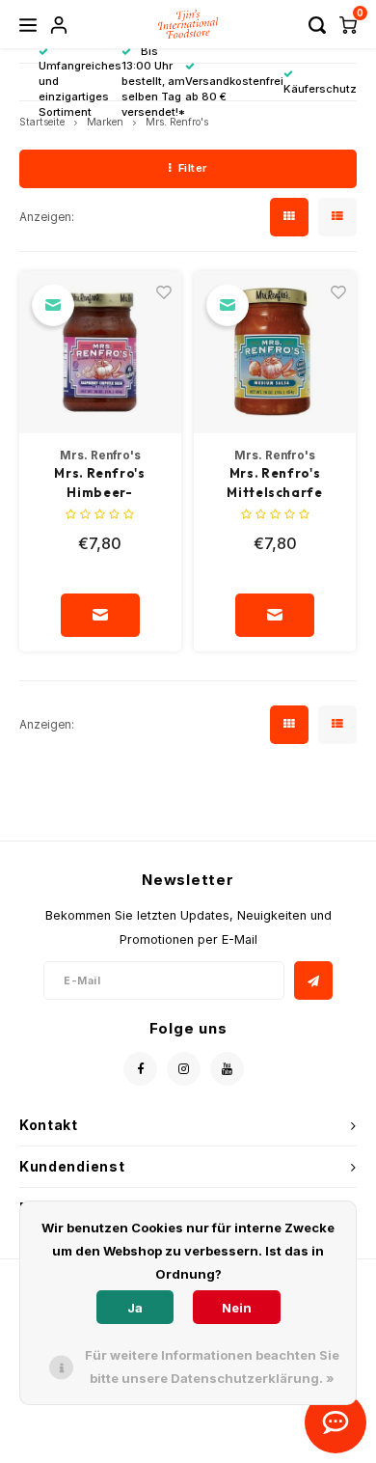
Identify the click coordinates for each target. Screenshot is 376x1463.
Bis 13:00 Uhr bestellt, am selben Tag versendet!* (153, 81)
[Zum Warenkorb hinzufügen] (100, 615)
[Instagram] (184, 1069)
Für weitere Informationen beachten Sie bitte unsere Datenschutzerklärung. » (212, 1366)
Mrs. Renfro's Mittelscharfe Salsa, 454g (274, 483)
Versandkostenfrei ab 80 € (234, 88)
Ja (135, 1307)
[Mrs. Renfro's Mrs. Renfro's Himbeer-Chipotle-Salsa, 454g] (100, 352)
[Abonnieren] (313, 980)
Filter (192, 168)
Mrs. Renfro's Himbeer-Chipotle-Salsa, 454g (99, 483)
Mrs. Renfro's (177, 122)
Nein (237, 1307)
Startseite (42, 122)
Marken (105, 122)
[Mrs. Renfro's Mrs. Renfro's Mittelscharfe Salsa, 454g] (275, 352)
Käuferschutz (320, 89)
